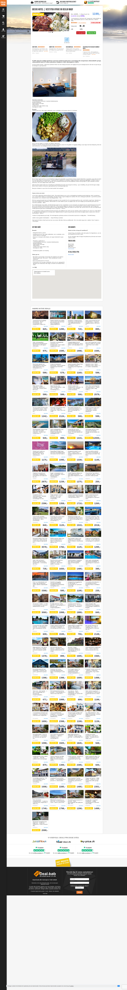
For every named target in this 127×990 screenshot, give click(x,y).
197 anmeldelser (82, 22)
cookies (71, 986)
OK (118, 986)
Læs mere (46, 51)
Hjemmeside (71, 248)
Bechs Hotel (71, 254)
